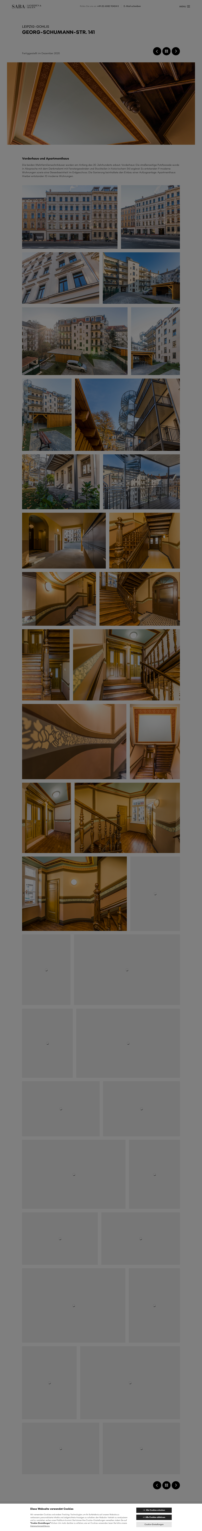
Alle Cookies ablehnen (155, 1517)
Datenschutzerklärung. (40, 1526)
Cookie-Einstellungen (154, 1524)
